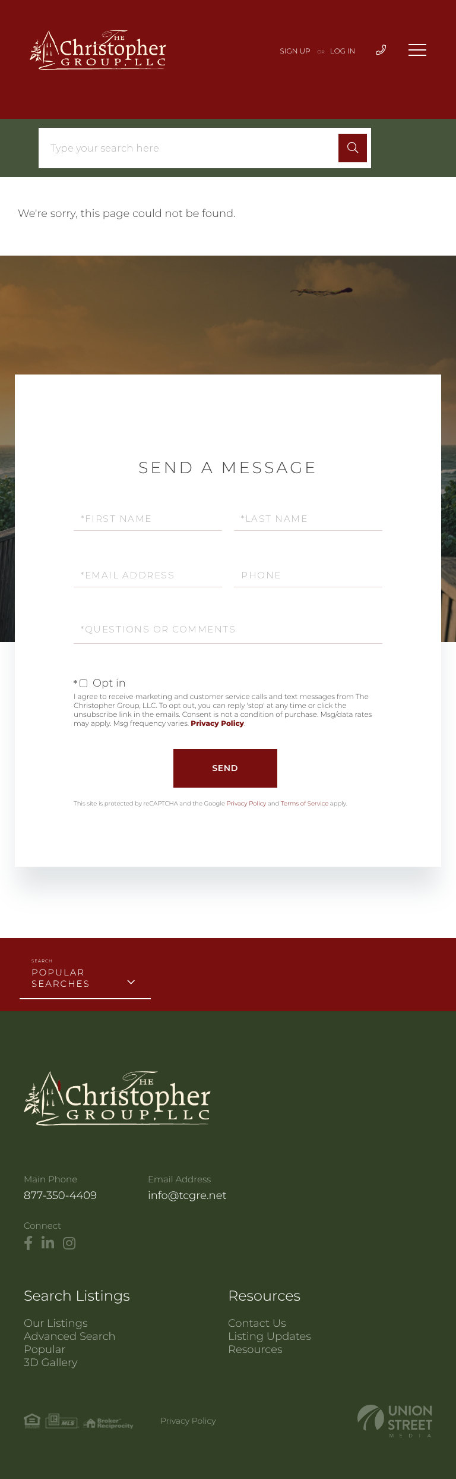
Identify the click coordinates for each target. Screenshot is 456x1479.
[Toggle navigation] (417, 50)
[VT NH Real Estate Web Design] (394, 1421)
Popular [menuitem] (44, 1349)
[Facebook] (28, 1243)
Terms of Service (304, 803)
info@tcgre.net (187, 1195)
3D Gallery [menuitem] (51, 1362)
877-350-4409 (60, 1195)
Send (225, 768)
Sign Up (295, 51)
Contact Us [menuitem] (257, 1323)
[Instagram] (69, 1243)
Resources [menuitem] (255, 1349)
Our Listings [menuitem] (56, 1323)
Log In (343, 51)
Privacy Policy (217, 723)
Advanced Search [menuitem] (70, 1336)
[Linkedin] (48, 1243)
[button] (352, 148)
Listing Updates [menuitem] (269, 1336)
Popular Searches (60, 978)
